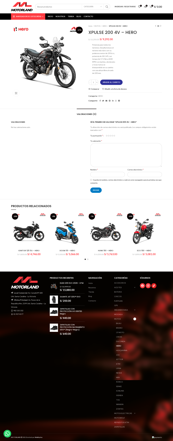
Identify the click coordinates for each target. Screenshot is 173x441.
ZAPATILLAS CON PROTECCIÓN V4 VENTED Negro (71, 311)
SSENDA (119, 395)
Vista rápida (45, 222)
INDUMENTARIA (121, 310)
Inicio (90, 26)
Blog (90, 296)
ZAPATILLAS (119, 427)
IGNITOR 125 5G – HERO (29, 250)
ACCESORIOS (120, 283)
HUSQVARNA (121, 350)
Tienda (91, 292)
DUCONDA (120, 341)
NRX (118, 377)
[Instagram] (148, 285)
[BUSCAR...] (107, 7)
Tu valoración (96, 141)
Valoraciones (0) (86, 114)
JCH (117, 355)
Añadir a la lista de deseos (116, 89)
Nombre (94, 169)
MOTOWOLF (119, 418)
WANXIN (119, 404)
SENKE (119, 386)
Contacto (92, 301)
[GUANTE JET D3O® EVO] (54, 300)
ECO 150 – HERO (144, 250)
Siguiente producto (160, 26)
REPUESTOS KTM (121, 422)
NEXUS (119, 373)
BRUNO (119, 328)
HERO (104, 26)
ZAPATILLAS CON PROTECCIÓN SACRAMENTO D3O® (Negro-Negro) (72, 327)
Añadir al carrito (111, 82)
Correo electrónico (135, 169)
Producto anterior (155, 26)
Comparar (95, 89)
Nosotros (92, 287)
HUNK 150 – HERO (105, 250)
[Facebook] (142, 285)
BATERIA (118, 292)
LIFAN (118, 368)
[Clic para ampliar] (16, 93)
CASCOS (118, 296)
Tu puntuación (96, 135)
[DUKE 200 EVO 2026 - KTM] (54, 287)
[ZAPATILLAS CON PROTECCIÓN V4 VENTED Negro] (54, 314)
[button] (7, 433)
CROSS (119, 337)
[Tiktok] (153, 285)
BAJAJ (118, 323)
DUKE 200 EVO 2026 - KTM (71, 283)
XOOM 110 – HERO (67, 250)
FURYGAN (118, 301)
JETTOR (119, 359)
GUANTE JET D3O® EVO (70, 297)
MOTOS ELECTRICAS (123, 413)
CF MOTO (120, 332)
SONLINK (120, 391)
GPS (116, 305)
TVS (118, 400)
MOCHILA (118, 314)
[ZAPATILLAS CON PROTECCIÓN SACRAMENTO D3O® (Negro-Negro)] (54, 330)
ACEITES (118, 287)
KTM (118, 364)
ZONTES (119, 409)
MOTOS (97, 26)
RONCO (119, 382)
